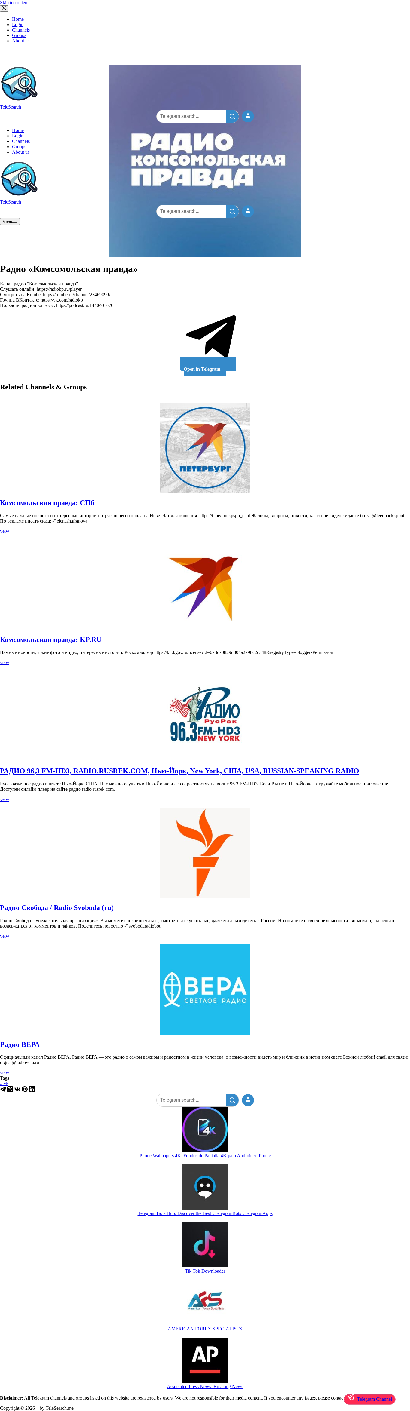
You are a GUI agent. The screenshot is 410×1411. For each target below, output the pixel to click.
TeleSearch (10, 106)
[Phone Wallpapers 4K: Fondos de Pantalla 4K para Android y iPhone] (205, 1130)
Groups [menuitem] (19, 35)
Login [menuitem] (17, 24)
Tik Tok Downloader (205, 1271)
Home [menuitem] (18, 19)
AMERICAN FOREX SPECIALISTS (205, 1328)
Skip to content (14, 2)
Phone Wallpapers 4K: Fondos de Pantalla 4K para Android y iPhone (205, 1155)
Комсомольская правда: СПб (47, 503)
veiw (4, 531)
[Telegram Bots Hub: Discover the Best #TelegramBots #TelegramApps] (205, 1187)
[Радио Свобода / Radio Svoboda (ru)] (205, 853)
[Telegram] (3, 1090)
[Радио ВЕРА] (205, 989)
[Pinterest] (25, 1090)
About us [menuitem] (20, 40)
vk (4, 1083)
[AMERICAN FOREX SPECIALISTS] (205, 1303)
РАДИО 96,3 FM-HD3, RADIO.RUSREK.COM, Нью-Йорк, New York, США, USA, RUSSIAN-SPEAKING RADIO (179, 771)
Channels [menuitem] (21, 29)
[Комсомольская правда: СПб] (205, 448)
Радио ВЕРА (20, 1044)
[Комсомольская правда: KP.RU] (205, 584)
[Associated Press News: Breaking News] (205, 1361)
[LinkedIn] (32, 1090)
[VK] (18, 1090)
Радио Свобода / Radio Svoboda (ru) (57, 908)
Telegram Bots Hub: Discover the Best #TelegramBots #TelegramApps (205, 1213)
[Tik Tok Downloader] (205, 1245)
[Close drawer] (4, 8)
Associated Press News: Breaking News (205, 1386)
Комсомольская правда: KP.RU (50, 639)
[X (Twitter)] (10, 1090)
